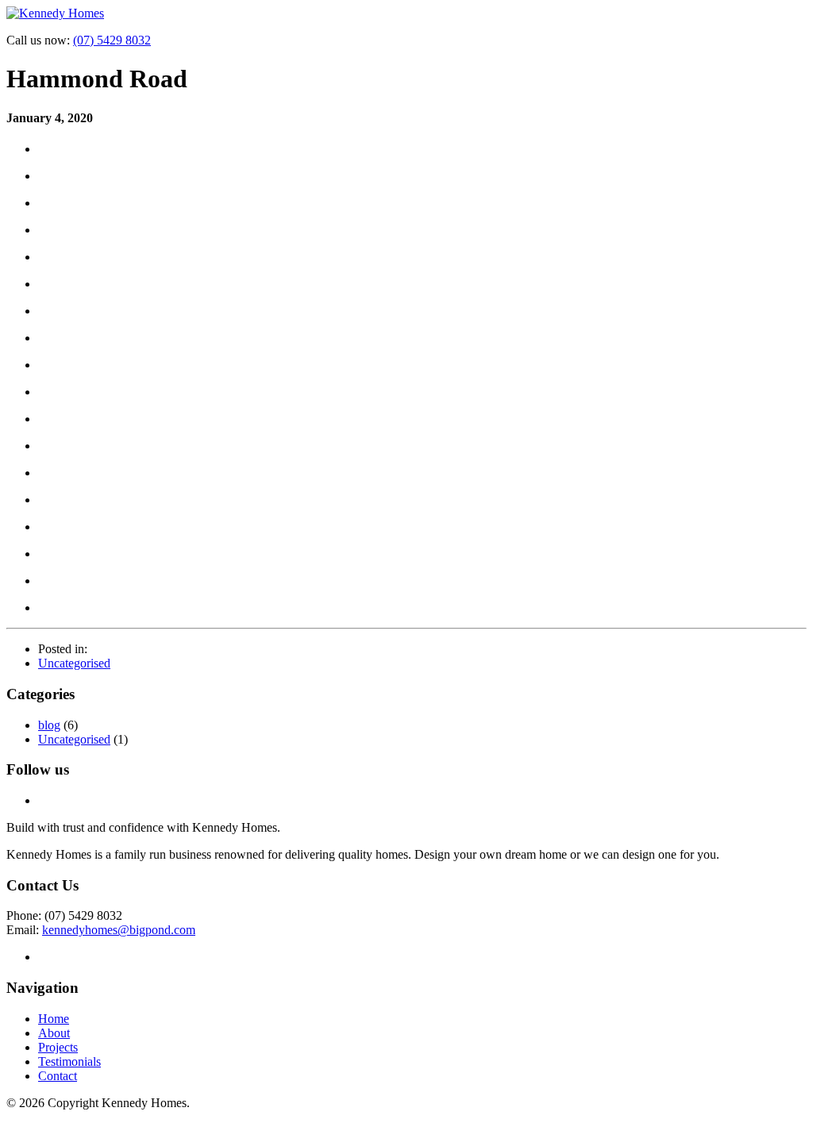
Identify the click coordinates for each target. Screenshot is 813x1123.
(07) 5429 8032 (112, 40)
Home (53, 1018)
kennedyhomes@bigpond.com (118, 929)
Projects (58, 1047)
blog (49, 725)
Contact (57, 1076)
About (54, 1033)
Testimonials (69, 1061)
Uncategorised (74, 663)
